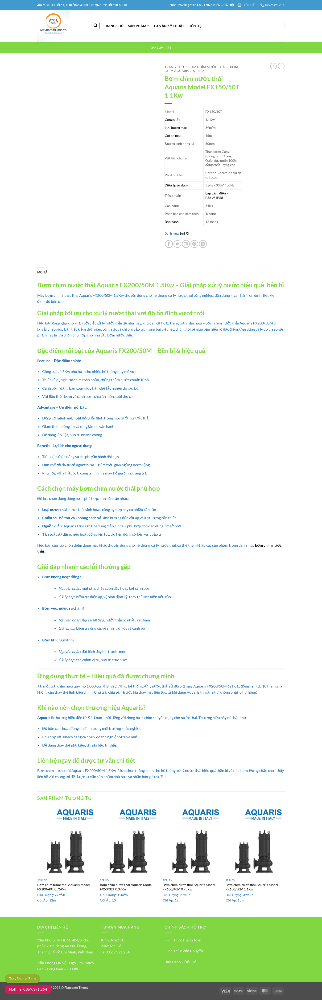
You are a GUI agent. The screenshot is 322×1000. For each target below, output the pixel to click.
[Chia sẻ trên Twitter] (177, 244)
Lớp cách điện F (216, 193)
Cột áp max (173, 136)
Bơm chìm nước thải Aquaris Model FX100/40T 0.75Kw (63, 887)
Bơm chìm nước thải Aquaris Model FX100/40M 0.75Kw (189, 887)
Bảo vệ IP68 (214, 198)
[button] (95, 25)
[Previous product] (281, 66)
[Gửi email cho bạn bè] (186, 244)
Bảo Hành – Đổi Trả (180, 962)
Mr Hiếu (117, 946)
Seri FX (198, 71)
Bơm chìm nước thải (207, 67)
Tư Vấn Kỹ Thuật (168, 26)
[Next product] (273, 66)
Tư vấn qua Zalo (22, 978)
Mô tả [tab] (42, 272)
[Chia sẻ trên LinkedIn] (203, 244)
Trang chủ (174, 67)
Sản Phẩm (137, 26)
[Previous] (37, 861)
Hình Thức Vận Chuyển (184, 951)
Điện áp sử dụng (176, 185)
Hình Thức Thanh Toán (183, 940)
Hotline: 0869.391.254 (28, 989)
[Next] (283, 861)
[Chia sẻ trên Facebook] (169, 244)
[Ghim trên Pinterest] (194, 244)
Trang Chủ (114, 26)
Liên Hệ (195, 26)
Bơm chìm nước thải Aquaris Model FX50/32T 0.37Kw (126, 887)
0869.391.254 (118, 952)
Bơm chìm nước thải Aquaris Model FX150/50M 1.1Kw (252, 887)
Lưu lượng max (176, 128)
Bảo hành (172, 222)
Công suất (172, 120)
